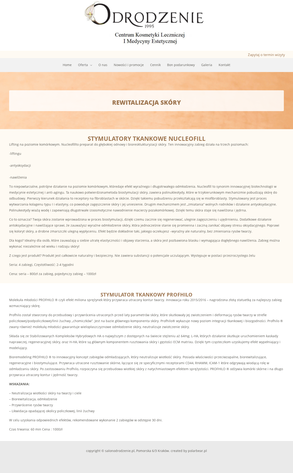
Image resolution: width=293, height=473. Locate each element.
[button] (90, 65)
